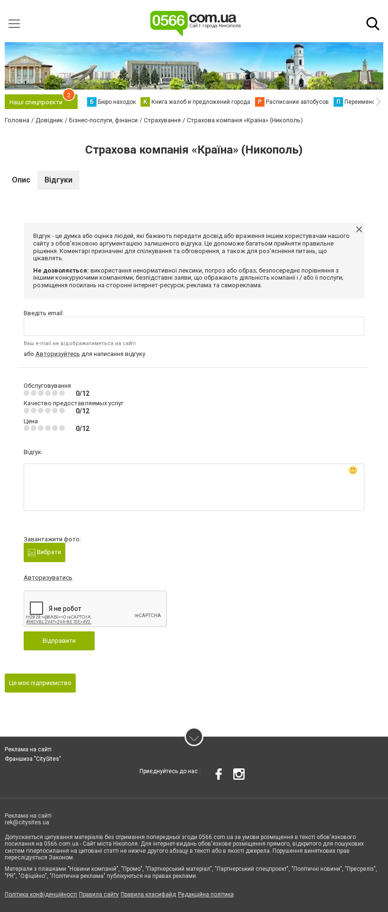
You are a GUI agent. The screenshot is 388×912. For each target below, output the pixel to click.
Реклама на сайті (28, 749)
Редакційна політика (206, 894)
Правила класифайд (148, 894)
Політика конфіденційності (41, 894)
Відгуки (58, 179)
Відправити (59, 640)
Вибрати (48, 552)
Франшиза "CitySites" (33, 759)
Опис (21, 179)
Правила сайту (99, 894)
